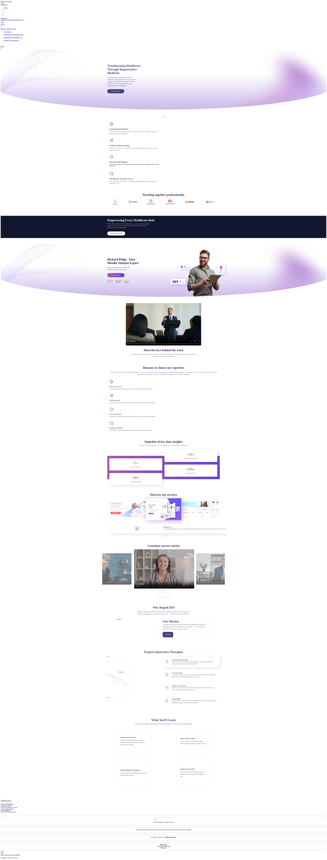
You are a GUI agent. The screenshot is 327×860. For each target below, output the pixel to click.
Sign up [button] (3, 24)
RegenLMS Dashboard (163, 846)
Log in (2, 22)
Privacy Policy (5, 855)
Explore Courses (115, 91)
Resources (163, 847)
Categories (8, 29)
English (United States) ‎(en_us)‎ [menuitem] (16, 20)
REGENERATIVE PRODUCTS (13, 37)
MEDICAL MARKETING (11, 40)
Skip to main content (6, 1)
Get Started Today (116, 233)
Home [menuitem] (5, 8)
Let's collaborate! (115, 275)
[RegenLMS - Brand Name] (2, 3)
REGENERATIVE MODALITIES (13, 34)
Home (2, 46)
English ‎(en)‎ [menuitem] (4, 20)
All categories (7, 32)
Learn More (168, 634)
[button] (4, 18)
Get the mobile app (6, 810)
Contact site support (6, 806)
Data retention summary (7, 809)
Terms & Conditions (14, 855)
